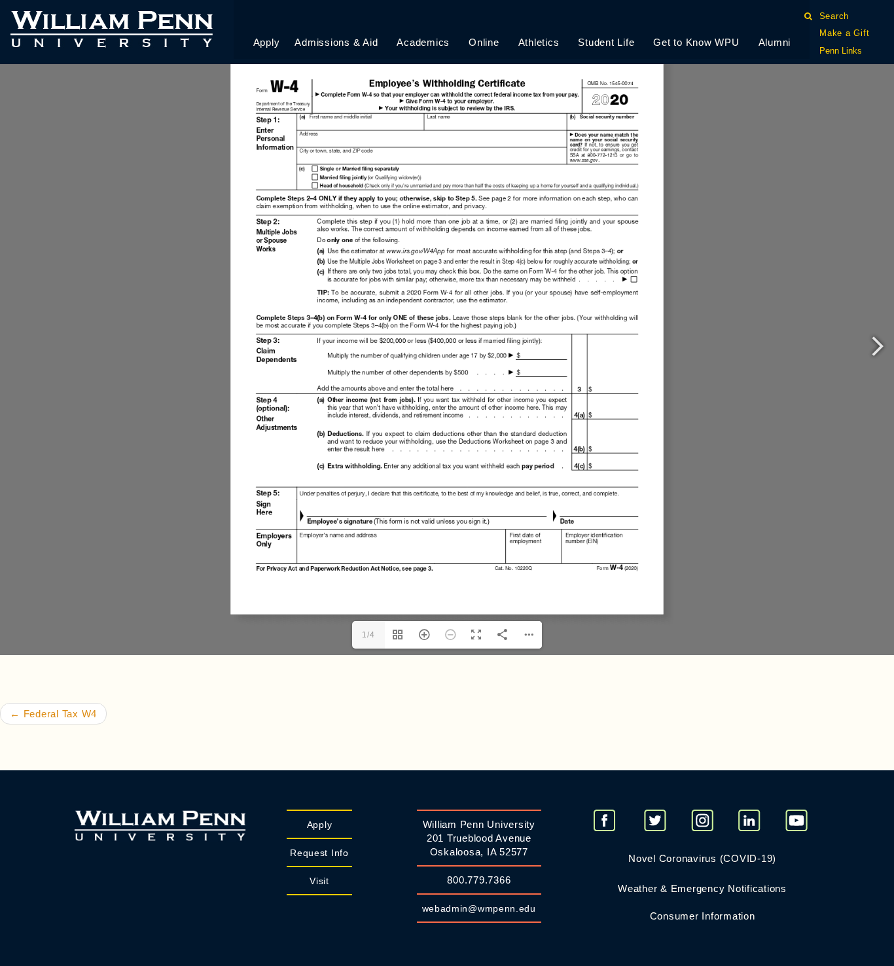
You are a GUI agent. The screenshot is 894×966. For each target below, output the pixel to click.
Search (834, 16)
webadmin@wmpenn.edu (479, 908)
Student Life (606, 42)
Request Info (319, 853)
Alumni (775, 42)
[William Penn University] (111, 27)
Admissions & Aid (336, 42)
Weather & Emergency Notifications (702, 888)
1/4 (368, 634)
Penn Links (840, 51)
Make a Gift (844, 33)
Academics (423, 42)
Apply (266, 42)
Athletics (539, 42)
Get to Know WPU (696, 42)
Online (484, 42)
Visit (319, 881)
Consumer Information (702, 915)
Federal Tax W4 (53, 713)
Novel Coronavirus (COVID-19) (702, 858)
